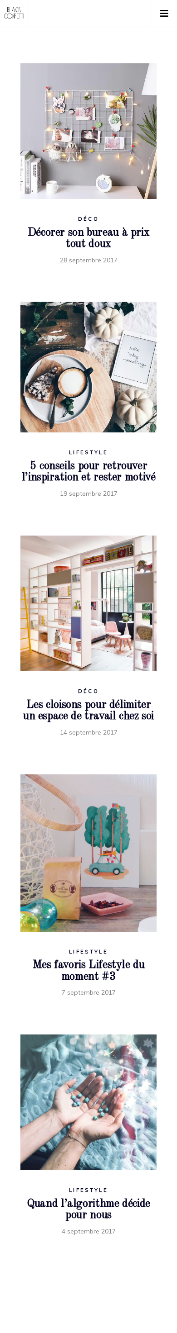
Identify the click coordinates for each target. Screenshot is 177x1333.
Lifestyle (88, 452)
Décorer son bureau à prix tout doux (89, 238)
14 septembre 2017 (89, 732)
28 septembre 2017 (89, 260)
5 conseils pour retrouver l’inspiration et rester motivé (89, 472)
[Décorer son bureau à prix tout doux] (88, 131)
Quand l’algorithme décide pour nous (88, 1209)
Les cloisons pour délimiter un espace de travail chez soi (88, 710)
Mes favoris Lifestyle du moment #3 (89, 970)
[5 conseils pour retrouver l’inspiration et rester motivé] (88, 367)
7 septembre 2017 (89, 992)
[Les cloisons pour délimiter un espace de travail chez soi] (88, 603)
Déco (88, 219)
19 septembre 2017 (89, 493)
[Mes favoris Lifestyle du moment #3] (88, 853)
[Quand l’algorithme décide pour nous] (88, 1102)
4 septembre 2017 (89, 1231)
